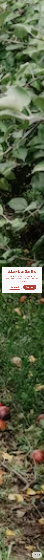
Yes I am (29, 287)
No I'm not (15, 287)
